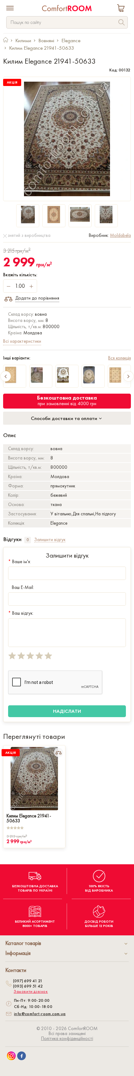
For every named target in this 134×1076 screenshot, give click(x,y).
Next (128, 376)
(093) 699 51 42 (28, 986)
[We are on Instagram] (11, 1055)
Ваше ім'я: (19, 561)
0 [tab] (27, 539)
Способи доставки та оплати (64, 418)
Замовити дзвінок (31, 991)
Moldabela (120, 235)
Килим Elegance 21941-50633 (29, 817)
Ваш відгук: (20, 613)
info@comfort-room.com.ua (40, 1013)
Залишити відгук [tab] (49, 539)
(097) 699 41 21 (27, 980)
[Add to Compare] (58, 752)
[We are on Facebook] (21, 1055)
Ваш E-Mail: (23, 587)
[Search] (121, 23)
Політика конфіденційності (67, 1038)
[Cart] (122, 8)
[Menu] (10, 8)
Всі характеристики (22, 341)
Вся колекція (119, 358)
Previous (5, 376)
